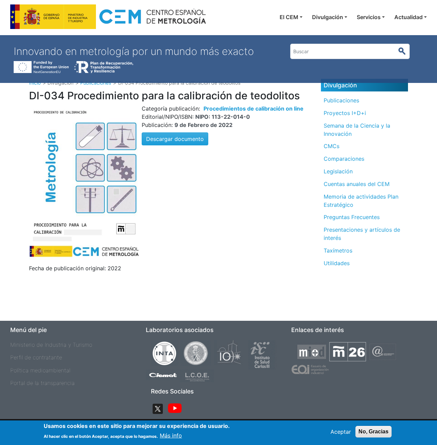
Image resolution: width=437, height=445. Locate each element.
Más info (171, 435)
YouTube (175, 409)
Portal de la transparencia (42, 382)
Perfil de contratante (36, 357)
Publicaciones (341, 100)
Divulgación (327, 17)
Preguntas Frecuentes (352, 217)
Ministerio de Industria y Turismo (51, 344)
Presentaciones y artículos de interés (362, 233)
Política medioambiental (40, 370)
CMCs (331, 146)
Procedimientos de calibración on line (253, 108)
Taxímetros (338, 250)
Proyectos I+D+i (345, 113)
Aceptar (340, 431)
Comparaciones (344, 158)
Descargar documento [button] (175, 138)
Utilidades (337, 263)
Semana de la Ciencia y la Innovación (357, 129)
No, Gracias (373, 431)
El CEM (289, 17)
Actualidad (408, 17)
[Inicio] (108, 18)
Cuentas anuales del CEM (357, 184)
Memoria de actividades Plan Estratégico (361, 200)
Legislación (338, 171)
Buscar (405, 51)
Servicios (369, 17)
